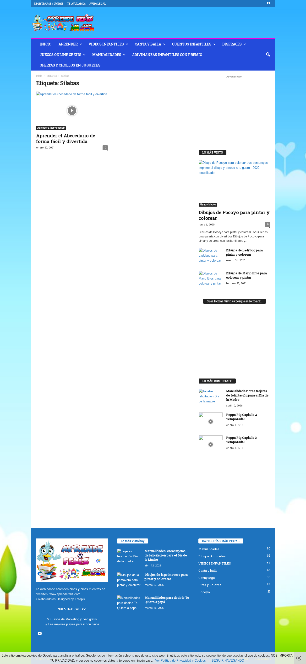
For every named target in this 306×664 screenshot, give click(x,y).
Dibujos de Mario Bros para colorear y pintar (246, 275)
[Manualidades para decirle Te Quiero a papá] (129, 604)
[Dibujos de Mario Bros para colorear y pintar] (211, 280)
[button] (268, 54)
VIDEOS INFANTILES (106, 44)
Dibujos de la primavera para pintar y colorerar (166, 576)
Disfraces (232, 44)
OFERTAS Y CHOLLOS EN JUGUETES (70, 65)
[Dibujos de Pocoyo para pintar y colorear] (234, 183)
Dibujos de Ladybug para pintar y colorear (244, 252)
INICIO (45, 44)
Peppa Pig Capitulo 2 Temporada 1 (241, 416)
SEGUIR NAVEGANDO (228, 660)
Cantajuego (206, 578)
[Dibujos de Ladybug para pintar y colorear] (211, 257)
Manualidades (106, 54)
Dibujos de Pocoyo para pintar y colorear (234, 215)
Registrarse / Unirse (48, 3)
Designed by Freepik (71, 599)
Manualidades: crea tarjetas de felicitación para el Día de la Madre (247, 395)
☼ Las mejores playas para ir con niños (71, 624)
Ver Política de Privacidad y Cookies (180, 660)
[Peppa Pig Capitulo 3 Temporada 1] (211, 444)
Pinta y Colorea (209, 585)
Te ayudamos (76, 3)
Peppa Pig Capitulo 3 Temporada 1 (241, 439)
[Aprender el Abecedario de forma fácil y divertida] (72, 111)
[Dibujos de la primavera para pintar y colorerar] (129, 581)
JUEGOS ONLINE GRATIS (60, 54)
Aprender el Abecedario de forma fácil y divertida (65, 138)
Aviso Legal (97, 3)
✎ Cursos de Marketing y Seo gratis (72, 619)
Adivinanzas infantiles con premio (167, 54)
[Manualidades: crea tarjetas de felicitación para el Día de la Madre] (211, 398)
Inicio (39, 75)
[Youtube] (269, 3)
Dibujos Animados (212, 556)
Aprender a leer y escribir (51, 127)
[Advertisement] (234, 110)
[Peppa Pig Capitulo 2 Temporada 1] (211, 421)
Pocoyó (204, 592)
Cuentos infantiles (191, 44)
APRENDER (68, 44)
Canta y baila (148, 44)
